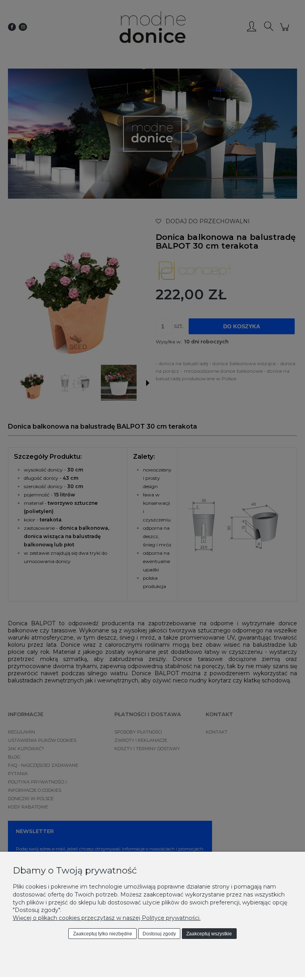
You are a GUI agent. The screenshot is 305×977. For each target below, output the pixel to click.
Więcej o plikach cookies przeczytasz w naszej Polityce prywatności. (107, 917)
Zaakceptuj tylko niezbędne (102, 934)
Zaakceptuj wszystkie (209, 934)
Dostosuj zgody (159, 934)
